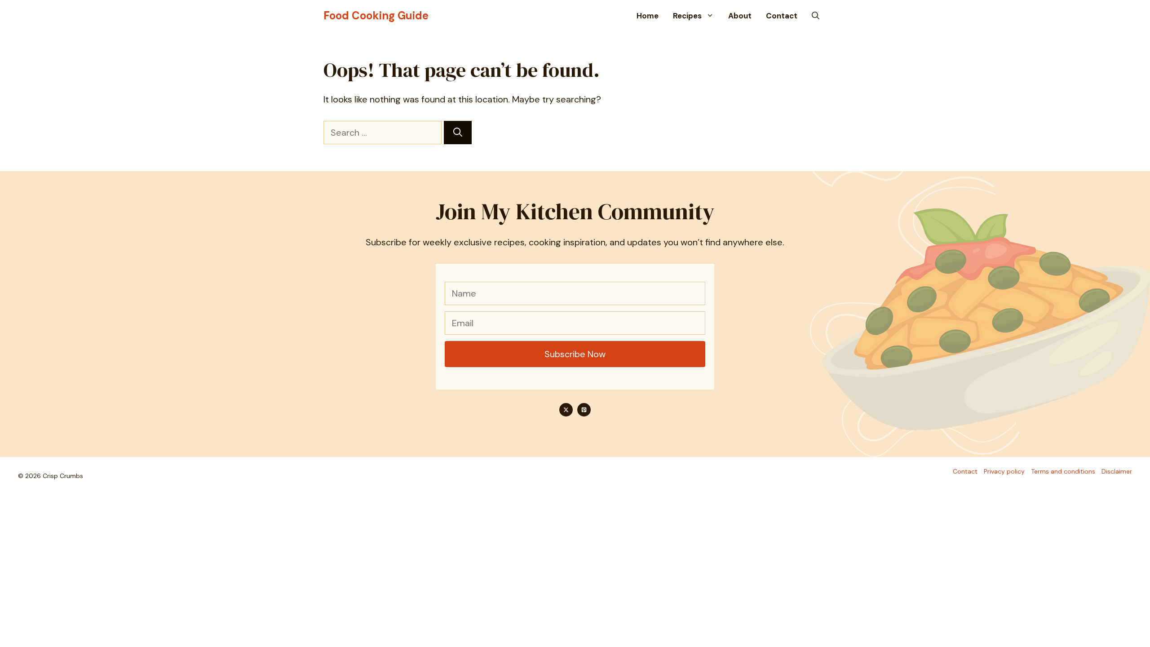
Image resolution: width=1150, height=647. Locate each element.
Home (648, 16)
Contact (781, 16)
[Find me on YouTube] (584, 410)
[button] (816, 15)
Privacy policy (1004, 471)
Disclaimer (1116, 471)
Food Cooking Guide (376, 15)
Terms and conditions (1063, 471)
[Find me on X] (566, 410)
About (740, 16)
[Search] (458, 132)
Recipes (687, 16)
